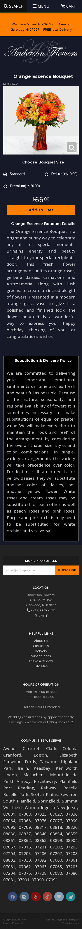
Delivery (41, 651)
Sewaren (69, 794)
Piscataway (45, 781)
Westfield (12, 807)
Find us (40, 615)
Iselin (23, 768)
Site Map (41, 666)
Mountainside (64, 775)
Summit (70, 801)
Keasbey (42, 768)
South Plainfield (19, 801)
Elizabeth (68, 755)
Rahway (48, 788)
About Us (41, 640)
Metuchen (33, 775)
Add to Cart (41, 210)
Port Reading (18, 788)
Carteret (31, 748)
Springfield (48, 801)
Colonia (70, 748)
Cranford (12, 755)
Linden (10, 775)
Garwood (48, 761)
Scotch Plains (44, 794)
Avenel (9, 748)
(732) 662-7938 (42, 610)
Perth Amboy (17, 781)
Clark (51, 748)
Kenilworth (67, 768)
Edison (40, 755)
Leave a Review (41, 661)
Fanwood (12, 761)
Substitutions (41, 656)
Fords (30, 761)
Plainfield (68, 781)
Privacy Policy (19, 923)
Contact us (41, 645)
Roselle (70, 788)
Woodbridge (37, 807)
